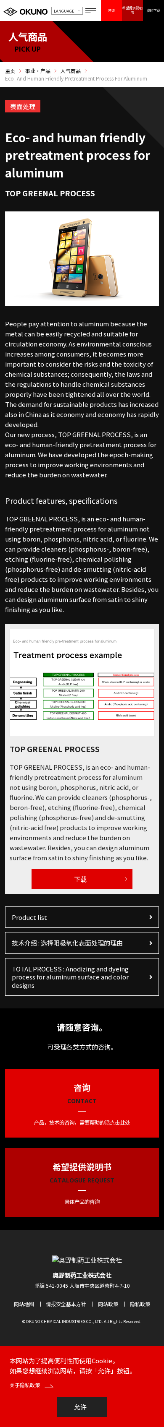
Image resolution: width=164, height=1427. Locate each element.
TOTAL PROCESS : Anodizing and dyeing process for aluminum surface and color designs (70, 977)
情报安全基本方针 (66, 1303)
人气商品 (71, 70)
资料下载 (153, 10)
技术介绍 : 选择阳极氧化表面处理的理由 (67, 942)
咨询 (111, 10)
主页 (10, 70)
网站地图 (24, 1303)
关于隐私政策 (25, 1384)
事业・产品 (37, 70)
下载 (80, 879)
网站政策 (108, 1303)
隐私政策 (140, 1303)
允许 (80, 1407)
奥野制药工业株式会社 (82, 1275)
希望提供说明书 (132, 10)
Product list (29, 917)
